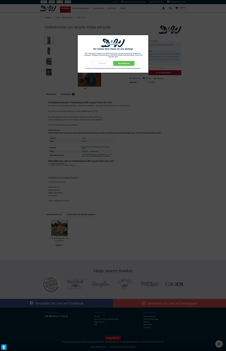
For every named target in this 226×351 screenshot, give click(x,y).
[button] (4, 347)
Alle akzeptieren (124, 63)
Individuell (102, 63)
